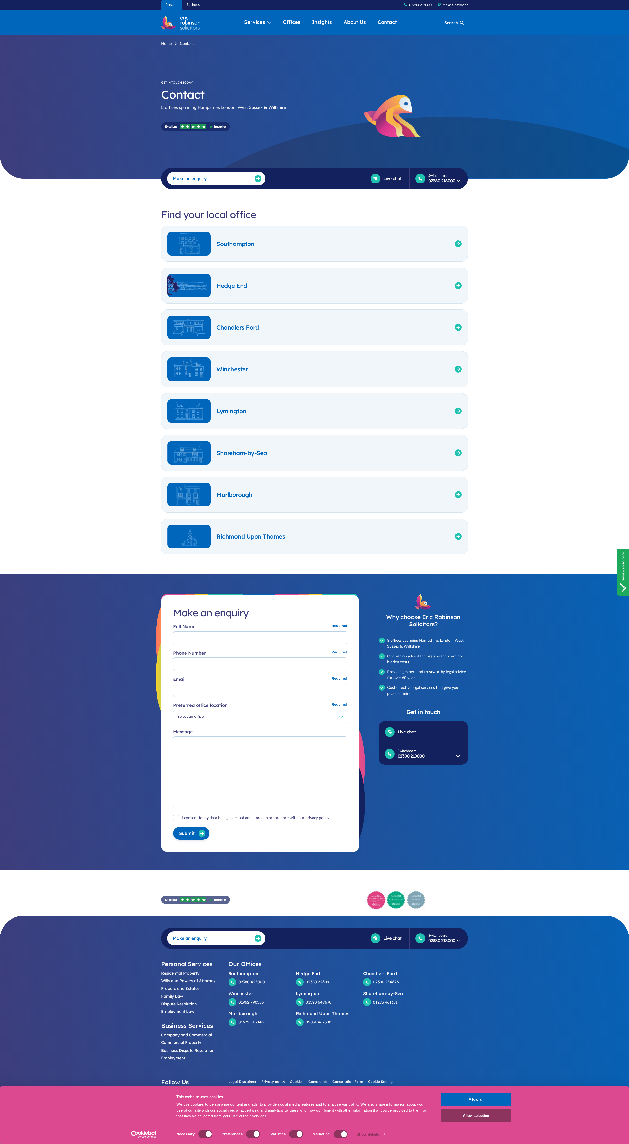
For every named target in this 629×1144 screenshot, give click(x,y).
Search (451, 22)
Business (193, 5)
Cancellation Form (347, 1081)
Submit (187, 833)
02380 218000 (420, 5)
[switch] (253, 1134)
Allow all (476, 1099)
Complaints (318, 1081)
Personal (171, 5)
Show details (368, 1134)
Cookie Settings (381, 1081)
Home (166, 44)
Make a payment (455, 5)
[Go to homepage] (180, 23)
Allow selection (476, 1115)
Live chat (392, 178)
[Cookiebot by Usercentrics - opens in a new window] (143, 1134)
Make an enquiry (190, 178)
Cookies (296, 1081)
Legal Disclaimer (243, 1081)
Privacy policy (273, 1081)
